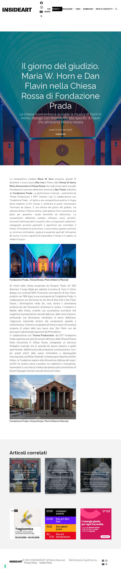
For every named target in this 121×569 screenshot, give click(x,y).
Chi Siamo (47, 10)
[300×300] (95, 523)
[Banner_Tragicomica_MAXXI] (25, 523)
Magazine (67, 9)
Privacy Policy (30, 562)
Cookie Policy (45, 562)
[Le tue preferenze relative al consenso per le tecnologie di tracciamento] (5, 566)
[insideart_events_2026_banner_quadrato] (60, 523)
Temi (77, 9)
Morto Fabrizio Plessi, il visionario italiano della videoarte (60, 471)
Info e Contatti (104, 9)
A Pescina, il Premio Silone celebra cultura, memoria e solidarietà (25, 472)
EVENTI (55, 9)
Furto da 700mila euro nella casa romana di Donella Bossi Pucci (96, 473)
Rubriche (88, 9)
